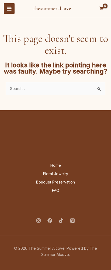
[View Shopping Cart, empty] (102, 8)
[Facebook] (49, 220)
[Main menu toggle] (9, 8)
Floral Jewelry (55, 173)
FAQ (55, 190)
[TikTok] (61, 220)
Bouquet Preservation (55, 182)
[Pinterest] (72, 220)
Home (55, 165)
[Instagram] (38, 220)
